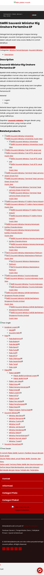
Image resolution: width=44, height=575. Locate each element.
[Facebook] (3, 548)
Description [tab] (9, 54)
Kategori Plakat (10, 500)
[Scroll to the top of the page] (0, 573)
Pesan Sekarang (8, 47)
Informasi (7, 485)
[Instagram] (12, 548)
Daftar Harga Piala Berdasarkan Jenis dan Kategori (19, 467)
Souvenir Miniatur (36, 50)
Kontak (6, 478)
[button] (22, 478)
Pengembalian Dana (23, 530)
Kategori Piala (9, 492)
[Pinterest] (16, 548)
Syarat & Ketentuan (16, 533)
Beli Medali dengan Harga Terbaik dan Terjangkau (19, 470)
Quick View (37, 139)
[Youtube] (20, 548)
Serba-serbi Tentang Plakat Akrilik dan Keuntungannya (21, 464)
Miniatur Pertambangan (18, 50)
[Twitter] (7, 548)
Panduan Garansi (8, 530)
